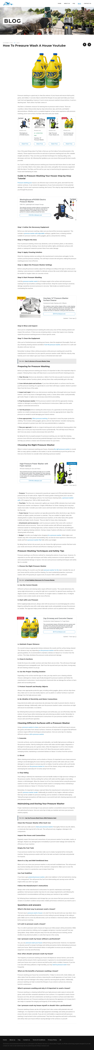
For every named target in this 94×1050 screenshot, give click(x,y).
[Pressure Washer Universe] (8, 3)
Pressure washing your (25, 182)
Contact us (26, 1040)
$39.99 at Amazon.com (59, 314)
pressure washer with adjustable (34, 233)
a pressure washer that (34, 540)
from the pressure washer (52, 344)
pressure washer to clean (30, 727)
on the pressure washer (46, 650)
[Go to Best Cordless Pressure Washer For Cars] (89, 44)
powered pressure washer (36, 877)
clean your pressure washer (44, 827)
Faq (19, 1040)
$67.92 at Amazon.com (59, 632)
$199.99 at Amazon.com (35, 480)
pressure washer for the (51, 570)
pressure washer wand (30, 281)
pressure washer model (30, 792)
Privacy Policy (52, 1040)
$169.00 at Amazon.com (35, 215)
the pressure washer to (37, 766)
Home (5, 1040)
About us (12, 1040)
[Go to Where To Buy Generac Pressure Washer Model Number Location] (84, 44)
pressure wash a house (35, 913)
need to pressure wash (59, 964)
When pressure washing (39, 418)
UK (60, 1040)
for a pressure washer (54, 535)
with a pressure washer (36, 734)
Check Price (25, 144)
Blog (18, 42)
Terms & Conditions (39, 1040)
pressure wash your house (34, 943)
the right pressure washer (62, 449)
